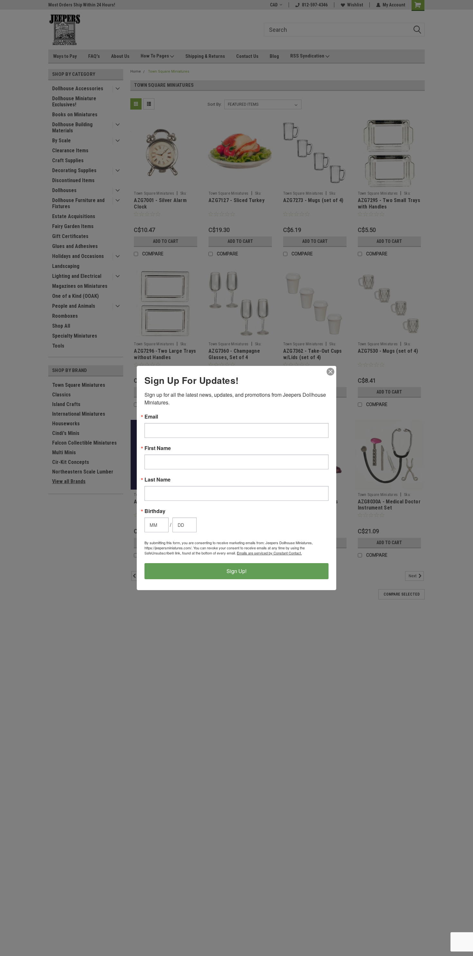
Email (151, 416)
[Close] (330, 372)
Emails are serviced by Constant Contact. (269, 552)
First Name (157, 448)
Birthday (154, 511)
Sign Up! (236, 571)
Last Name (157, 479)
